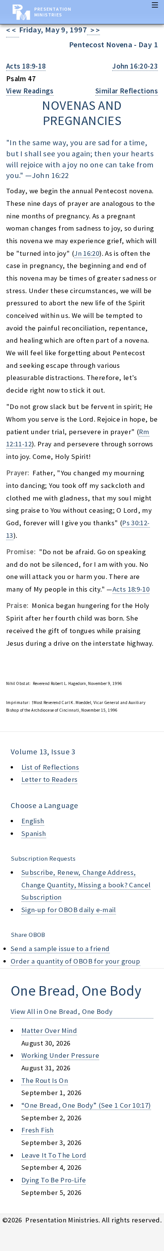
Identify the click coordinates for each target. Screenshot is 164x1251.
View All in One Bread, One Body (62, 1011)
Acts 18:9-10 (131, 589)
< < (12, 30)
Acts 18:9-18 (26, 66)
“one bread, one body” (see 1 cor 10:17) (86, 1105)
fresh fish (37, 1130)
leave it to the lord (53, 1155)
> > (93, 30)
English (32, 820)
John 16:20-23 (135, 66)
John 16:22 (50, 175)
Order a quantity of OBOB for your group (75, 961)
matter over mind (49, 1030)
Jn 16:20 (86, 253)
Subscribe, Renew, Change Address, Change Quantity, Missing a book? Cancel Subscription (86, 884)
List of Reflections (50, 767)
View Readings (30, 91)
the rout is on (44, 1080)
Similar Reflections (126, 91)
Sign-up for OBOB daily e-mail (68, 909)
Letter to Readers (49, 779)
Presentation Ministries (52, 12)
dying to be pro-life (53, 1180)
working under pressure (60, 1055)
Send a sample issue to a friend (60, 948)
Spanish (33, 833)
